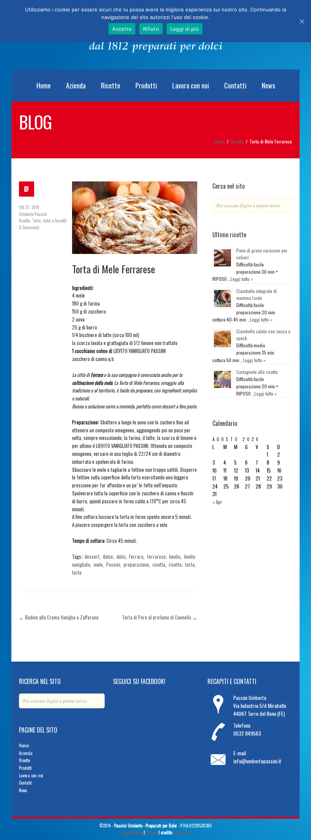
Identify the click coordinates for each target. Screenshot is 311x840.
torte (77, 572)
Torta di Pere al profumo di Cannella (156, 617)
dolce (108, 556)
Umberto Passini (33, 214)
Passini (113, 564)
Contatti (235, 85)
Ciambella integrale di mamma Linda (256, 294)
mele (98, 564)
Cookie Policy (132, 832)
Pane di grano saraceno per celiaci (261, 253)
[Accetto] (301, 21)
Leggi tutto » (242, 279)
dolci (121, 556)
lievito (175, 556)
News (268, 85)
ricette (175, 564)
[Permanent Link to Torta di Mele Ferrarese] (134, 217)
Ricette (110, 85)
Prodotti (146, 85)
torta (190, 564)
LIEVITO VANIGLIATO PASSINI (139, 351)
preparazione (136, 564)
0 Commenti (29, 227)
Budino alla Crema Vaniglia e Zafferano (62, 617)
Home (43, 85)
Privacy (151, 832)
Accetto (122, 29)
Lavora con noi (190, 85)
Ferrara (136, 556)
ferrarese (156, 556)
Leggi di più (184, 29)
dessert (92, 556)
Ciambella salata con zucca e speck (263, 334)
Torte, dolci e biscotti (49, 220)
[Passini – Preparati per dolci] (155, 56)
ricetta (158, 564)
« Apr (217, 502)
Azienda (76, 85)
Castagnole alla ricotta (257, 372)
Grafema (182, 832)
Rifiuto (151, 29)
